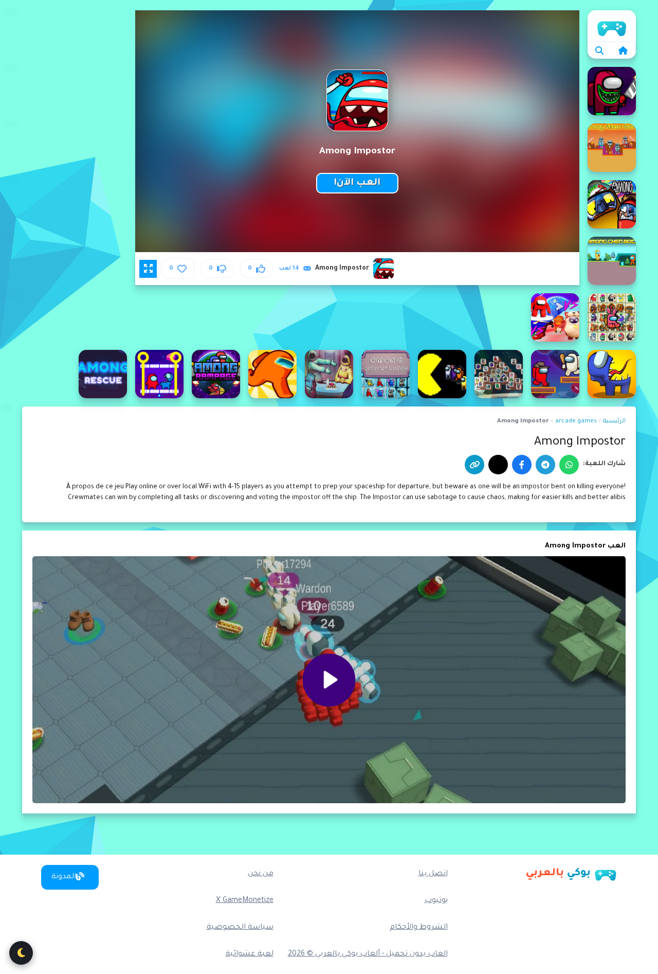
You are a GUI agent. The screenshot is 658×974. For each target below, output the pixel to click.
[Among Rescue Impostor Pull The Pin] (159, 374)
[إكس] (498, 464)
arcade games (576, 421)
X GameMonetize (244, 901)
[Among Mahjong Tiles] (498, 374)
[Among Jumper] (555, 374)
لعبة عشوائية (249, 954)
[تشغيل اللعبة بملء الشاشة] (148, 268)
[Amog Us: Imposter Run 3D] (612, 91)
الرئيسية (612, 25)
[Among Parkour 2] (272, 374)
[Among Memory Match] (385, 374)
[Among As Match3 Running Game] (612, 204)
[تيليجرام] (545, 464)
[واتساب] (569, 464)
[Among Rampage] (216, 374)
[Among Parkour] (329, 374)
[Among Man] (442, 374)
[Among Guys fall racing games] (555, 317)
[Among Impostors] (612, 374)
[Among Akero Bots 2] (612, 147)
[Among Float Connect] (612, 317)
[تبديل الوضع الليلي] (21, 953)
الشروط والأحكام (419, 928)
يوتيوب (436, 901)
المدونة (63, 877)
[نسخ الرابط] (474, 464)
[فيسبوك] (522, 464)
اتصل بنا (433, 874)
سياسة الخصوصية (240, 928)
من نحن (260, 874)
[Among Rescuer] (103, 374)
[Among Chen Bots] (612, 261)
